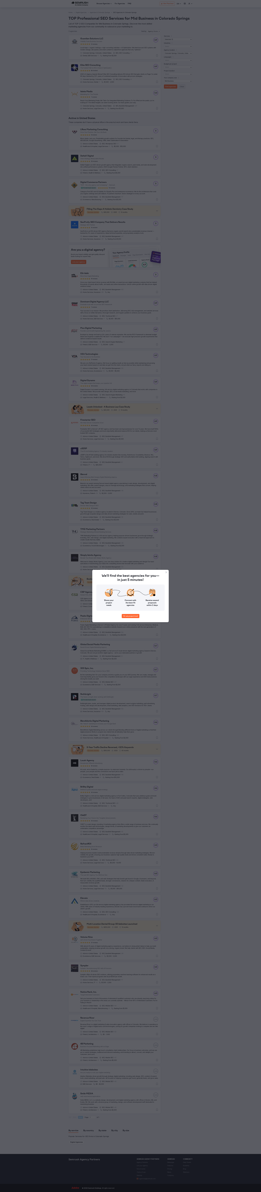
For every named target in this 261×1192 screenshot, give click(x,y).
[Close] (166, 572)
